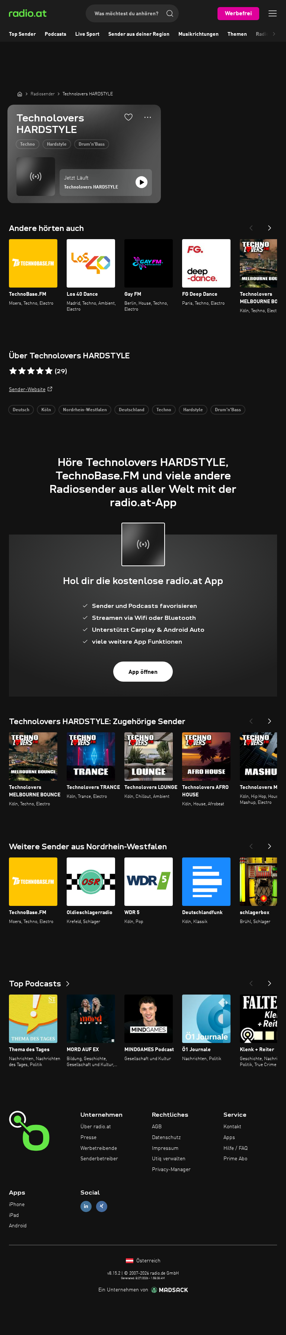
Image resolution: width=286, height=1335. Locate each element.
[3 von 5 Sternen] (30, 371)
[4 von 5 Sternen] (39, 371)
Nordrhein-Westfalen (85, 410)
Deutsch (21, 410)
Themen (237, 34)
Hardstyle (57, 144)
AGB (157, 1126)
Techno (27, 144)
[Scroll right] (274, 34)
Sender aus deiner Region (138, 34)
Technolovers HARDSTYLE (91, 187)
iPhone (17, 1204)
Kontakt (232, 1126)
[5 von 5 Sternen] (48, 371)
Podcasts (55, 34)
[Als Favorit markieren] (128, 117)
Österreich (148, 1260)
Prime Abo (235, 1158)
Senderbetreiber (99, 1158)
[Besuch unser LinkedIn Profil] (86, 1206)
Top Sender (22, 34)
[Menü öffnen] (272, 13)
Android (18, 1225)
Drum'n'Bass (92, 144)
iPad (14, 1215)
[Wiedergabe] (141, 182)
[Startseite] (20, 94)
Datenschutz (166, 1137)
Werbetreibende (98, 1148)
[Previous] (251, 225)
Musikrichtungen (198, 34)
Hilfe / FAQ (235, 1148)
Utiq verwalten (168, 1158)
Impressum (165, 1148)
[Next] (269, 225)
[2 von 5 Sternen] (22, 371)
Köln (46, 410)
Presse (88, 1137)
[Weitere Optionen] (147, 117)
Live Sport (87, 34)
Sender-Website (27, 389)
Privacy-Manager (171, 1169)
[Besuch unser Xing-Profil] (102, 1206)
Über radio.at (95, 1126)
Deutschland (131, 410)
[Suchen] (169, 13)
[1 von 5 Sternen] (13, 371)
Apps (229, 1137)
